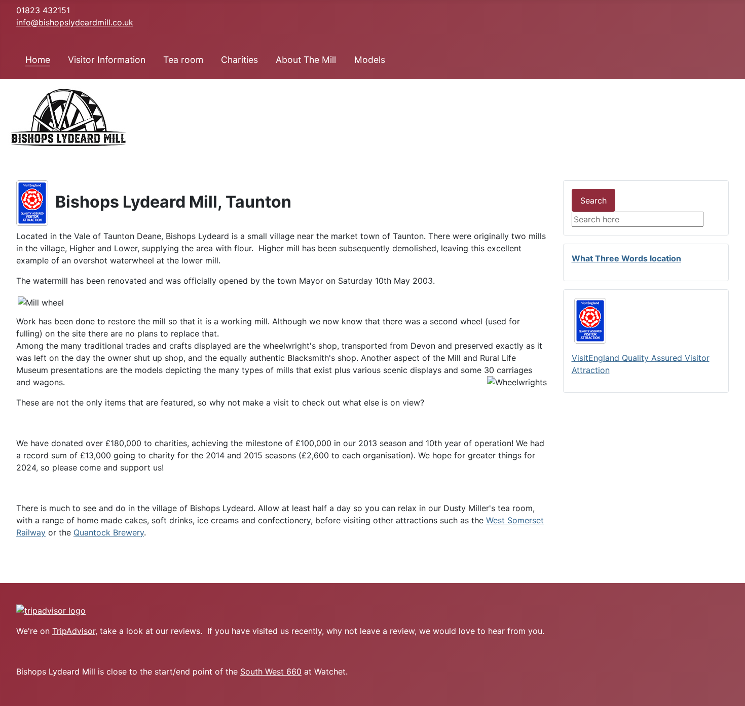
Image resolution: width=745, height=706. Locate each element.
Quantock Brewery (108, 532)
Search (593, 200)
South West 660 (271, 671)
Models (369, 59)
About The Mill (306, 59)
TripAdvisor (73, 631)
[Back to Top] (732, 693)
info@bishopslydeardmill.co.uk (74, 22)
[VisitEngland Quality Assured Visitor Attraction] (32, 202)
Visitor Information (106, 59)
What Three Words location (626, 258)
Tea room (183, 59)
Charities (239, 59)
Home (37, 59)
